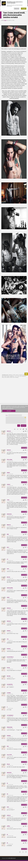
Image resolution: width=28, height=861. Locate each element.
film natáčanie (23, 376)
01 (14, 429)
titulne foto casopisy (14, 377)
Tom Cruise (17, 376)
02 (17, 429)
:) (18, 425)
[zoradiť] (26, 429)
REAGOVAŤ (23, 447)
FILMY (14, 374)
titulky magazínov (10, 376)
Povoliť (23, 8)
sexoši (24, 374)
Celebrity (10, 374)
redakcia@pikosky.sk (12, 858)
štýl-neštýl (4, 376)
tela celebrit (6, 377)
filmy (3, 377)
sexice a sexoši (19, 374)
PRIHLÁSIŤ (9, 410)
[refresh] (23, 429)
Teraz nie (17, 8)
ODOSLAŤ (23, 425)
